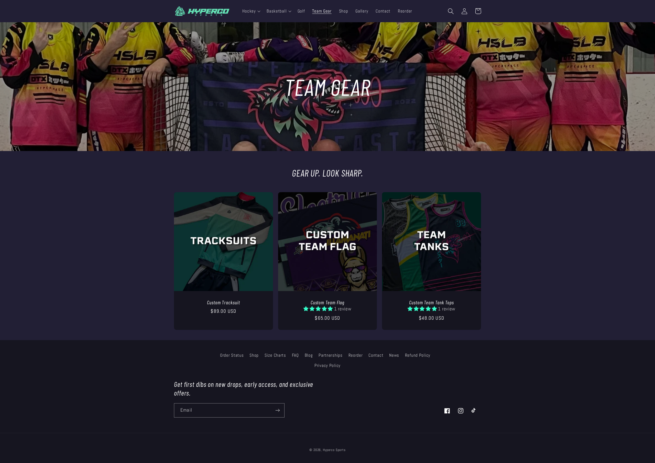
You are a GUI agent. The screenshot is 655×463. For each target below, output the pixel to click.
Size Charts (275, 355)
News (394, 355)
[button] (251, 11)
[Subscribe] (277, 410)
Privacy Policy (327, 365)
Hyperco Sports (334, 450)
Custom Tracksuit (223, 302)
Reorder (355, 355)
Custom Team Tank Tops (431, 302)
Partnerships (331, 355)
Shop (254, 355)
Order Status (232, 355)
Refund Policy (417, 355)
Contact (375, 355)
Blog (309, 355)
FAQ (295, 355)
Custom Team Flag (327, 302)
